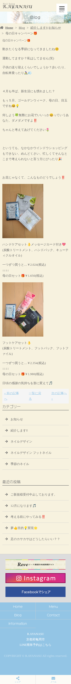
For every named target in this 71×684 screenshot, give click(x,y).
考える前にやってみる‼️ (28, 517)
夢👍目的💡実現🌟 (24, 528)
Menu (53, 606)
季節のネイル (20, 464)
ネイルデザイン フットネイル (31, 452)
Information (18, 623)
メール (53, 682)
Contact (53, 615)
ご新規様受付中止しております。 (34, 494)
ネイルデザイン (21, 441)
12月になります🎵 (23, 505)
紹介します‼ (39, 27)
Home (9, 27)
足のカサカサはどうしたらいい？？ (35, 539)
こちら (46, 645)
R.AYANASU (35, 634)
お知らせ (55, 27)
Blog (22, 27)
